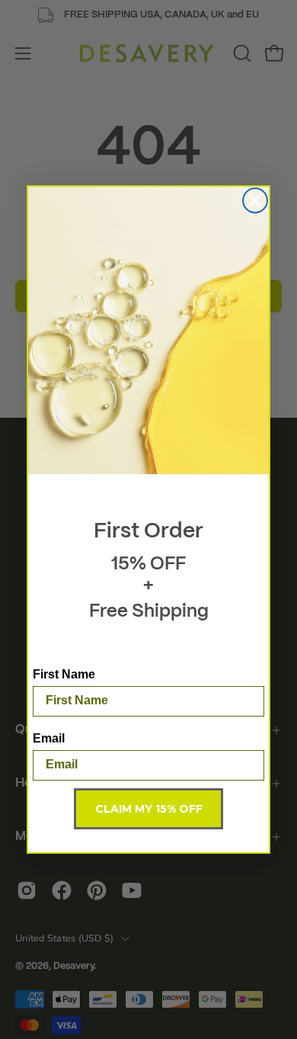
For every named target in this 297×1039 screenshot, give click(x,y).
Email (49, 738)
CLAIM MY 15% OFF (149, 809)
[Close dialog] (255, 200)
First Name (64, 674)
